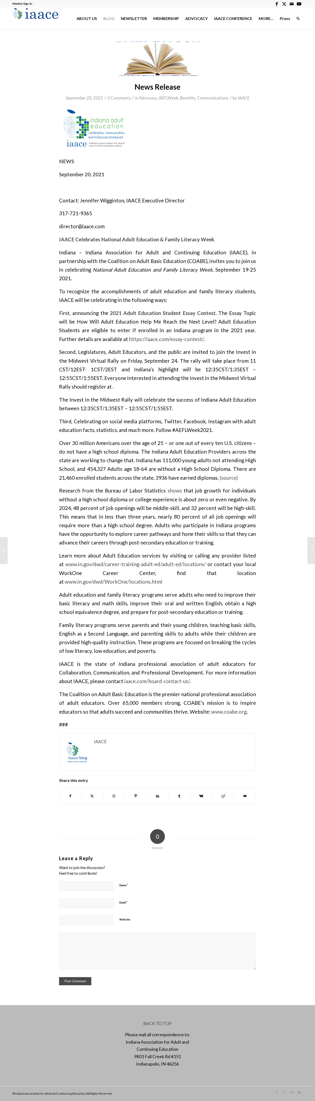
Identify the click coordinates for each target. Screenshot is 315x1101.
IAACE (244, 97)
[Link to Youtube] (299, 3)
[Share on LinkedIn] (158, 796)
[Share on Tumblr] (179, 796)
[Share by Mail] (245, 796)
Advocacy (148, 97)
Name (123, 885)
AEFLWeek (168, 97)
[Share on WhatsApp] (114, 796)
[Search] (298, 18)
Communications (212, 97)
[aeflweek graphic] (157, 59)
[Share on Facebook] (70, 796)
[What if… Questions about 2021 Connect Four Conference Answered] (4, 550)
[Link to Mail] (291, 3)
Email (123, 902)
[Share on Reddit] (223, 796)
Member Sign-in (22, 3)
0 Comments (119, 97)
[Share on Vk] (201, 796)
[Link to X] (284, 3)
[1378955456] (36, 18)
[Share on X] (92, 796)
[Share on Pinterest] (136, 796)
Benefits (187, 97)
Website (124, 919)
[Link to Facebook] (276, 3)
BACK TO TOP (157, 1023)
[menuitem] (86, 18)
